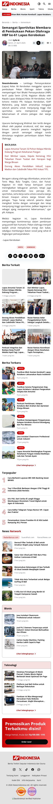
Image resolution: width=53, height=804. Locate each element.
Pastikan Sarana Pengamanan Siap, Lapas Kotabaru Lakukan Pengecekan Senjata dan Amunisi (33, 389)
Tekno (41, 9)
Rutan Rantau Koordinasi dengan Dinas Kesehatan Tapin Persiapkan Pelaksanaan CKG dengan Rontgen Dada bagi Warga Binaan (39, 350)
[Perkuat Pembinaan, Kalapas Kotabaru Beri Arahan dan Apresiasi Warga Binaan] (8, 404)
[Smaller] (34, 43)
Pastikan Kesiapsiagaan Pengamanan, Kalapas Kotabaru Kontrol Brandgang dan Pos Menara (33, 422)
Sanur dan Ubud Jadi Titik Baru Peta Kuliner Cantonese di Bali (30, 556)
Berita (13, 9)
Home (4, 9)
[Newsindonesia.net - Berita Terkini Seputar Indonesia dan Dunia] (16, 4)
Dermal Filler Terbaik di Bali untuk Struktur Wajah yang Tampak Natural (31, 543)
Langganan (25, 775)
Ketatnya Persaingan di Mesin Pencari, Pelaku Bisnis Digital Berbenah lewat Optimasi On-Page (32, 674)
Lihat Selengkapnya (25, 465)
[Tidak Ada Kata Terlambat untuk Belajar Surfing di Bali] (7, 583)
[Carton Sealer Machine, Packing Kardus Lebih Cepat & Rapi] (9, 644)
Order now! (26, 742)
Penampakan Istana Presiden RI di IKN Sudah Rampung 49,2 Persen (28, 521)
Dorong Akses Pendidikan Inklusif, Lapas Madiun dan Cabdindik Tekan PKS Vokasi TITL (13, 320)
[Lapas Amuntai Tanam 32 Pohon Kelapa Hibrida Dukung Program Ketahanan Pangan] (13, 277)
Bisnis (23, 9)
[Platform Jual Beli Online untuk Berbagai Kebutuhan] (9, 688)
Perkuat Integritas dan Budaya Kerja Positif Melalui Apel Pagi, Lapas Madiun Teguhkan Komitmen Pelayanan (12, 350)
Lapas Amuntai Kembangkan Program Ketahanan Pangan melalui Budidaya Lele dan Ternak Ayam (34, 453)
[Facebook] (15, 256)
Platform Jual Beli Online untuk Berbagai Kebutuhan (30, 685)
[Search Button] (44, 3)
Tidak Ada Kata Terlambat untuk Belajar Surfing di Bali (32, 580)
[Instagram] (14, 769)
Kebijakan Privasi (39, 775)
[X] (20, 256)
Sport (32, 9)
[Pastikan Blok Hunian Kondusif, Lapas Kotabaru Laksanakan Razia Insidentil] (8, 373)
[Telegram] (26, 256)
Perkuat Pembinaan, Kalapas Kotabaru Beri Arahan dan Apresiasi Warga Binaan (33, 405)
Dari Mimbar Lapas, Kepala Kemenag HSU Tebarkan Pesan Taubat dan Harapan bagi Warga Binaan (28, 159)
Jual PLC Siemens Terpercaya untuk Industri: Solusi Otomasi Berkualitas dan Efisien (33, 629)
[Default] (38, 43)
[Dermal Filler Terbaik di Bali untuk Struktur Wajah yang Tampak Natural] (7, 546)
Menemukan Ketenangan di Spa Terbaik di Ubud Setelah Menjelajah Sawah (32, 568)
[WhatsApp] (36, 256)
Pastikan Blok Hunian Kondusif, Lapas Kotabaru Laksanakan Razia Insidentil (34, 373)
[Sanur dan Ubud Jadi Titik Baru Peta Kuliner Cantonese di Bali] (7, 559)
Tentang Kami (12, 775)
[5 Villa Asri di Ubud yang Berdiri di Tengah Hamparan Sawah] (7, 596)
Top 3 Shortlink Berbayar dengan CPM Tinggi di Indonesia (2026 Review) (28, 489)
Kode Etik (16, 780)
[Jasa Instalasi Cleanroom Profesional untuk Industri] (8, 437)
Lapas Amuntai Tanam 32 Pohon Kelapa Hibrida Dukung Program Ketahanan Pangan (13, 290)
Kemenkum (31, 247)
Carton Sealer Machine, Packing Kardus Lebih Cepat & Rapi (31, 641)
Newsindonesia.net (21, 785)
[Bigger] (43, 43)
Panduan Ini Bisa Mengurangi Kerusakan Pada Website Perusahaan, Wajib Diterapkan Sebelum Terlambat (30, 698)
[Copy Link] (10, 256)
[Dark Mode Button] (39, 3)
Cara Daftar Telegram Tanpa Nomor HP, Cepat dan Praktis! (28, 511)
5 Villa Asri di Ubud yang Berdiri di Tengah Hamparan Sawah (29, 593)
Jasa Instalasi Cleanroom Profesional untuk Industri (33, 437)
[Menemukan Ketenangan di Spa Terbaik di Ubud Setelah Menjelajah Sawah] (7, 571)
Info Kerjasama (28, 780)
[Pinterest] (31, 256)
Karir (39, 780)
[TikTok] (26, 769)
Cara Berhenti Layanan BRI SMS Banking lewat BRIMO (28, 479)
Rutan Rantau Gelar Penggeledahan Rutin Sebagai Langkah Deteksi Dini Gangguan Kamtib (39, 320)
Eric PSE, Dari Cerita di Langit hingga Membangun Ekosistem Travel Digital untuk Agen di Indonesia (27, 501)
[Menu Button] (49, 3)
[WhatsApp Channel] (38, 769)
